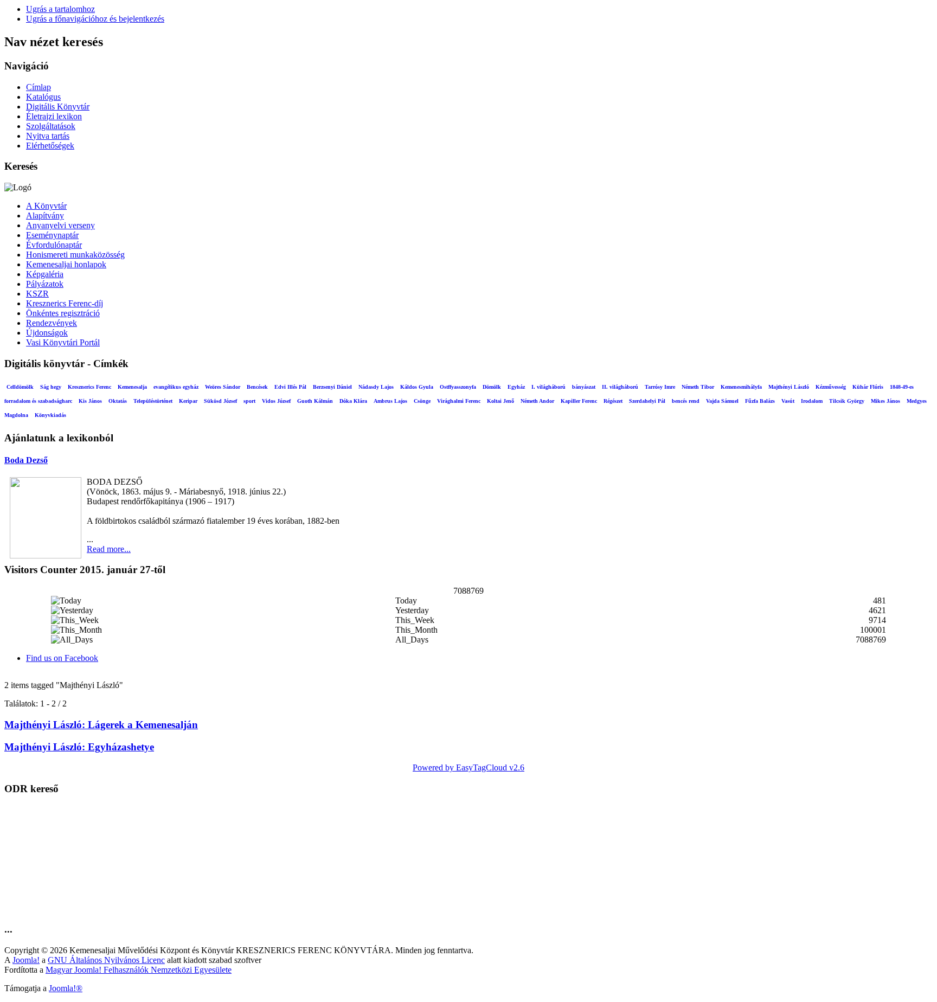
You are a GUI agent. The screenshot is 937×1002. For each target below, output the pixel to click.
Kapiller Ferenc (579, 401)
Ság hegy (50, 387)
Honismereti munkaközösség (75, 254)
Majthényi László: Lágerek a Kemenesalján (101, 724)
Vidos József (276, 401)
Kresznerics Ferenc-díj (64, 303)
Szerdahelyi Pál (647, 401)
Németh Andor (537, 401)
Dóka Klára (353, 401)
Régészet (613, 401)
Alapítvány (45, 215)
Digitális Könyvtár (57, 106)
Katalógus (43, 96)
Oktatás (117, 401)
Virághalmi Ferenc (458, 401)
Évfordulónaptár (54, 244)
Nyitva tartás (47, 135)
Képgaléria (44, 274)
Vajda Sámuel (722, 401)
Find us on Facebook (62, 658)
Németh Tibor (698, 387)
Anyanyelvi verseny (60, 225)
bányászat (583, 387)
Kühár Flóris (867, 387)
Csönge (422, 401)
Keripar (188, 401)
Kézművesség (831, 387)
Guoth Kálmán (315, 401)
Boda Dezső (26, 460)
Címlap (38, 87)
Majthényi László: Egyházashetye (79, 747)
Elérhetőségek (50, 145)
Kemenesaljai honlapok (66, 264)
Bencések (257, 387)
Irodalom (812, 401)
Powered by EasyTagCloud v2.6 (468, 767)
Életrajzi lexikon (54, 116)
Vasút (787, 401)
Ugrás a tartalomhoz (60, 9)
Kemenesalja (132, 387)
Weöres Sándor (222, 387)
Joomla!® (65, 988)
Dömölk (492, 387)
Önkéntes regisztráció (63, 313)
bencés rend (685, 401)
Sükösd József (220, 401)
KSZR (37, 293)
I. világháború (548, 387)
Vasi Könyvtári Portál (63, 342)
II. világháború (620, 387)
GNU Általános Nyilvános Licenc (106, 960)
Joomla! (26, 960)
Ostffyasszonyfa (458, 387)
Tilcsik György (846, 401)
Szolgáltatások (50, 126)
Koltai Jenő (500, 401)
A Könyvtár (46, 205)
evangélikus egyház (175, 387)
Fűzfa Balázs (760, 401)
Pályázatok (44, 283)
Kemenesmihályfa (741, 387)
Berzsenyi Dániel (332, 387)
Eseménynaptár (52, 235)
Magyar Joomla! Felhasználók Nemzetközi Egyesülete (139, 969)
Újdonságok (47, 332)
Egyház (516, 387)
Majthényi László (788, 387)
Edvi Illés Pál (290, 387)
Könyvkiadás (50, 415)
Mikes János (885, 401)
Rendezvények (51, 322)
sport (249, 401)
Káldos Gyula (416, 387)
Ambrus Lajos (390, 401)
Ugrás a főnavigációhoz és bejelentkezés (95, 18)
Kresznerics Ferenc (89, 387)
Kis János (90, 401)
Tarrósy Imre (660, 387)
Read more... (109, 549)
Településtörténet (152, 401)
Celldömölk (20, 387)
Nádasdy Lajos (376, 387)
